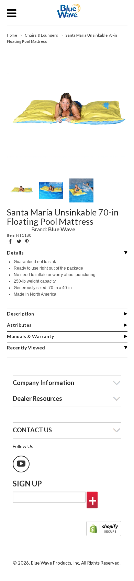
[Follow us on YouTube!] (21, 464)
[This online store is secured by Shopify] (103, 529)
